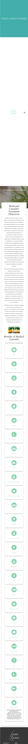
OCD (14, 665)
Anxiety (14, 425)
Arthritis (14, 439)
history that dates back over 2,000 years (14, 222)
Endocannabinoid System (11, 273)
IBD (14, 580)
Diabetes (14, 524)
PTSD (14, 693)
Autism (14, 467)
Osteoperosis (14, 651)
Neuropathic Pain (14, 637)
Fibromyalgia (14, 566)
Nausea (14, 623)
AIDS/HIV (14, 369)
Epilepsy (14, 552)
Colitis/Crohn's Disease (14, 496)
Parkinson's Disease (14, 679)
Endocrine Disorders (14, 538)
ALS (14, 383)
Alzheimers (14, 397)
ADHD (14, 355)
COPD (14, 510)
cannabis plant (9, 247)
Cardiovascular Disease (14, 482)
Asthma (14, 453)
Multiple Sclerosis (14, 609)
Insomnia (14, 594)
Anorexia (14, 411)
